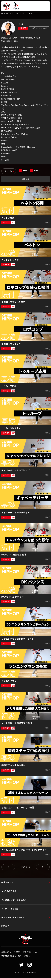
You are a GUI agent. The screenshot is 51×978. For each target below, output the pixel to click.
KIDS (36, 170)
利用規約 (17, 952)
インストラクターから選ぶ (12, 917)
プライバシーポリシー (31, 952)
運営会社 (27, 956)
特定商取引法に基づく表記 (11, 956)
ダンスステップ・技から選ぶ (13, 900)
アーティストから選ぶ (10, 909)
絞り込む (25, 179)
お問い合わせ (6, 952)
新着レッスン (7, 882)
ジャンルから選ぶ (8, 891)
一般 (25, 170)
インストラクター (20, 13)
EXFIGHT (5, 926)
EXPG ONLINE (6, 13)
